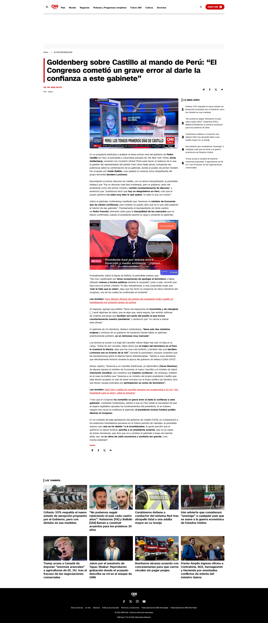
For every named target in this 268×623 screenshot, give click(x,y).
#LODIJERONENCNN (63, 52)
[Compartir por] (221, 89)
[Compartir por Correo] (203, 89)
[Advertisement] (64, 258)
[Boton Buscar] (201, 6)
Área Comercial (77, 608)
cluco (50, 91)
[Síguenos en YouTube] (144, 601)
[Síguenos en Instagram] (137, 601)
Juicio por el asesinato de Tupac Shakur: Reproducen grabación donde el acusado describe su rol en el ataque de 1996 (110, 570)
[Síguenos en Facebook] (124, 601)
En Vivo (88, 608)
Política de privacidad (110, 608)
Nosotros (96, 608)
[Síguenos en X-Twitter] (130, 601)
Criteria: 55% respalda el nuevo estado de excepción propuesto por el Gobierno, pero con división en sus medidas (204, 109)
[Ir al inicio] (54, 7)
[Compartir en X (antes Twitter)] (215, 89)
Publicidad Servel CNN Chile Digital (155, 608)
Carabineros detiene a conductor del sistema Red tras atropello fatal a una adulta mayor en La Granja (202, 137)
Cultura (149, 7)
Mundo (72, 7)
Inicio (46, 52)
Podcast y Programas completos (109, 7)
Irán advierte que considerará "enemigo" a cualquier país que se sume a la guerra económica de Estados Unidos (205, 149)
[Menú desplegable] (47, 6)
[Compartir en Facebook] (209, 89)
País (63, 7)
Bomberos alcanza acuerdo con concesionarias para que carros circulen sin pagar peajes (157, 566)
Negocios (84, 7)
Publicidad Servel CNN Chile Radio (184, 608)
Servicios (161, 7)
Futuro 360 (136, 7)
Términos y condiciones (130, 608)
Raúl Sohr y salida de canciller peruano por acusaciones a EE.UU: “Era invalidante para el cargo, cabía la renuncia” (134, 391)
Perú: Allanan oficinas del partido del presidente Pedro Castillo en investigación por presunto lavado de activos (131, 300)
